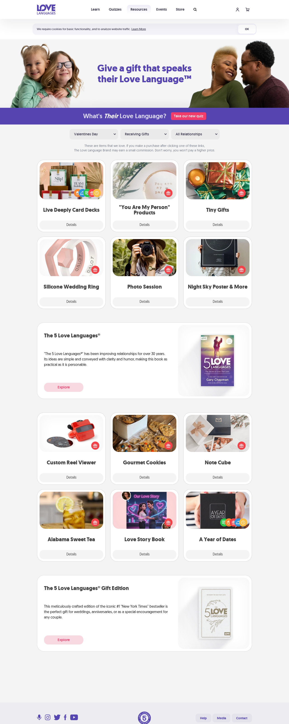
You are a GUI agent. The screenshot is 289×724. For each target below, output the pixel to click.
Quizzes (115, 9)
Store (180, 9)
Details (71, 225)
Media (221, 718)
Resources (139, 9)
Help (203, 718)
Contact (241, 718)
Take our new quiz (188, 116)
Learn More (138, 29)
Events (161, 9)
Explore (64, 387)
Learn (95, 9)
